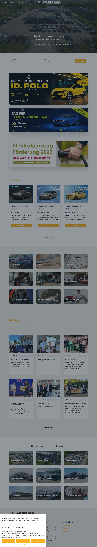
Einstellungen (23, 541)
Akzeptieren (38, 541)
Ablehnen (8, 541)
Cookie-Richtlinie (24, 544)
